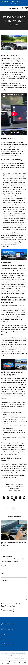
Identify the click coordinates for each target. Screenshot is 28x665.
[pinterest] (16, 497)
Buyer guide (10, 484)
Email (3, 573)
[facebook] (4, 497)
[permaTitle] (12, 497)
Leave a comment (14, 491)
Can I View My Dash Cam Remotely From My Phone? (13, 543)
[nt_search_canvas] (22, 8)
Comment (4, 581)
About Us (8, 658)
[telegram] (24, 497)
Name (3, 566)
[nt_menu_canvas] (4, 8)
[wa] (14, 500)
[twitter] (8, 497)
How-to (16, 488)
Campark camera (10, 486)
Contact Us (16, 658)
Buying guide (18, 484)
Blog (22, 658)
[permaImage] (20, 497)
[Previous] (2, 533)
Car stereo (19, 486)
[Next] (25, 533)
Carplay (11, 488)
